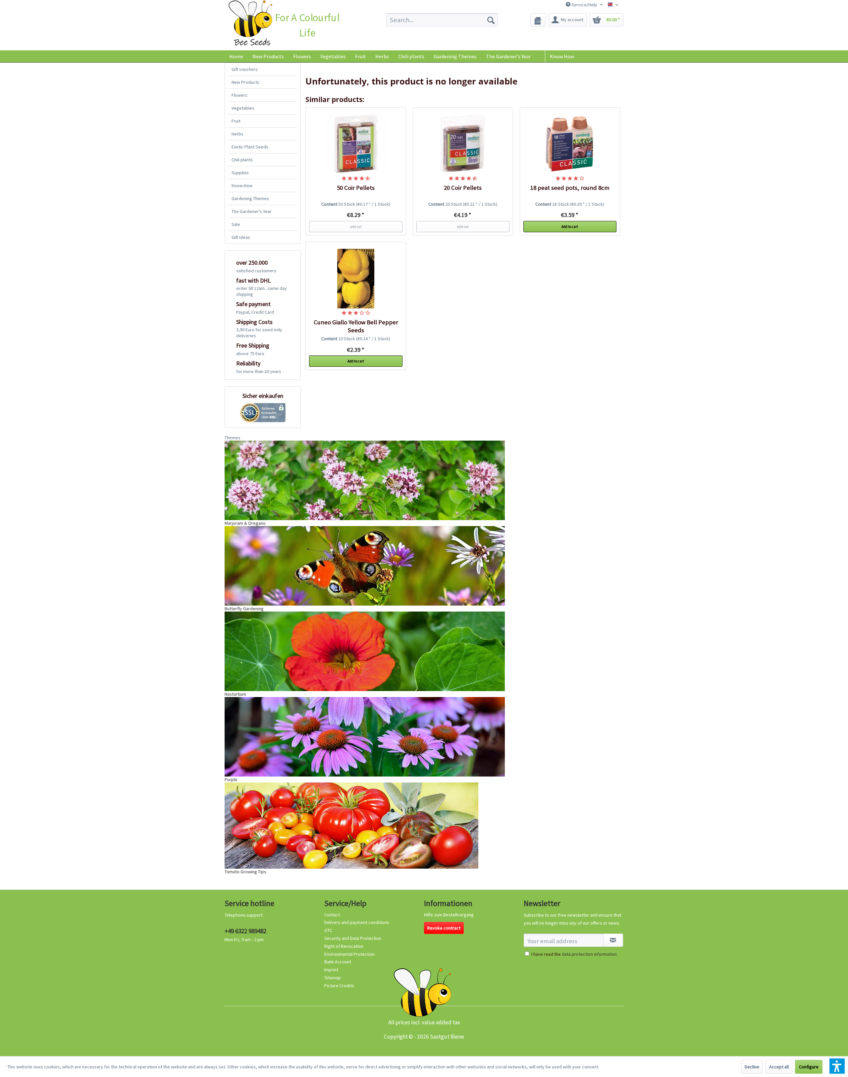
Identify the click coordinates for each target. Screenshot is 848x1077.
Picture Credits (339, 986)
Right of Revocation (343, 946)
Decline (752, 1067)
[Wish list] (538, 20)
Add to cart (569, 226)
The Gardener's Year (252, 211)
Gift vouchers (245, 69)
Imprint (331, 970)
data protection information (589, 954)
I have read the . (575, 954)
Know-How (242, 185)
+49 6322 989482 (245, 931)
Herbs (237, 134)
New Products (245, 82)
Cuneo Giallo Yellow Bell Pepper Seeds (356, 326)
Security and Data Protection (352, 938)
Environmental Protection (349, 954)
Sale (236, 224)
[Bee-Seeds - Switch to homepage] (250, 24)
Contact (332, 915)
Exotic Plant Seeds (250, 147)
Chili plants (242, 160)
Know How (562, 56)
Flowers (239, 95)
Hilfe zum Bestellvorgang (449, 915)
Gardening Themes (250, 198)
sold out (356, 226)
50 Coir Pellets (356, 187)
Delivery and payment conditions (356, 922)
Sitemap (332, 978)
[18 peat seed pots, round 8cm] (570, 144)
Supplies (240, 173)
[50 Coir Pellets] (355, 144)
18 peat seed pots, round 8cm (570, 187)
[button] (837, 1066)
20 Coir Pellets (463, 187)
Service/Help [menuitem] (584, 5)
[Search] (491, 20)
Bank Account (337, 962)
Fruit (236, 121)
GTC (328, 930)
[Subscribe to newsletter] (613, 940)
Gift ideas (241, 237)
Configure (809, 1067)
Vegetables (243, 108)
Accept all (779, 1067)
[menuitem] (442, 20)
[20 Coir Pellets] (463, 144)
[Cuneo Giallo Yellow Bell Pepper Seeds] (355, 278)
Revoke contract (443, 928)
